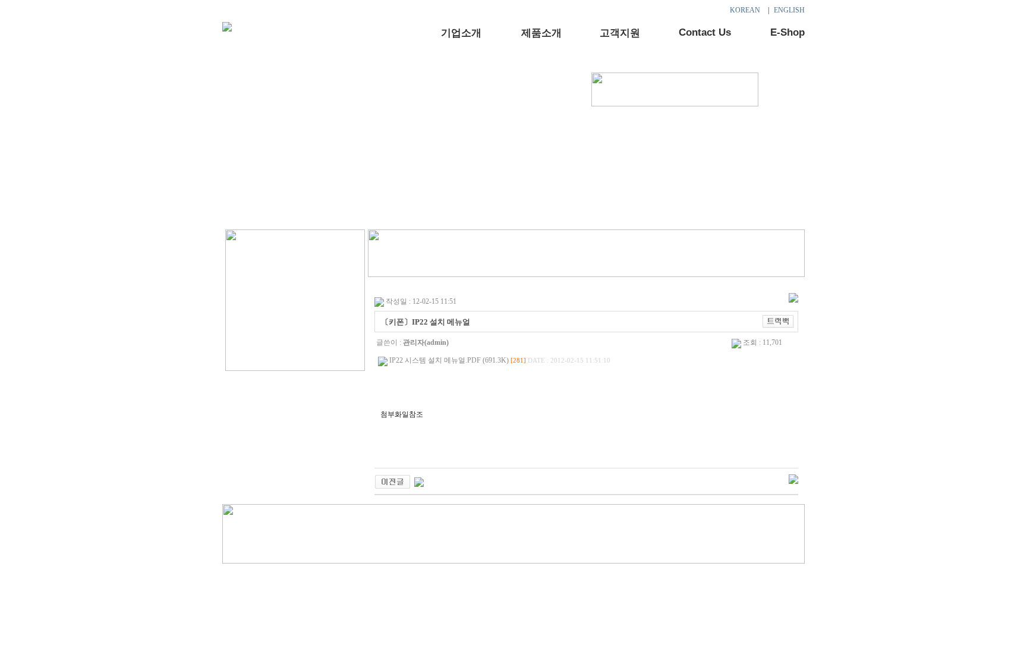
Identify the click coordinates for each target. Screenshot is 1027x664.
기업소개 (461, 33)
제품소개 (541, 33)
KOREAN (745, 10)
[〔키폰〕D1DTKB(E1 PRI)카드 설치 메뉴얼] (419, 481)
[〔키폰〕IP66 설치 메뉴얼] (392, 481)
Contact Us (705, 32)
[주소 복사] (778, 321)
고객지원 (620, 33)
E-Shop (787, 32)
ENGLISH (789, 10)
